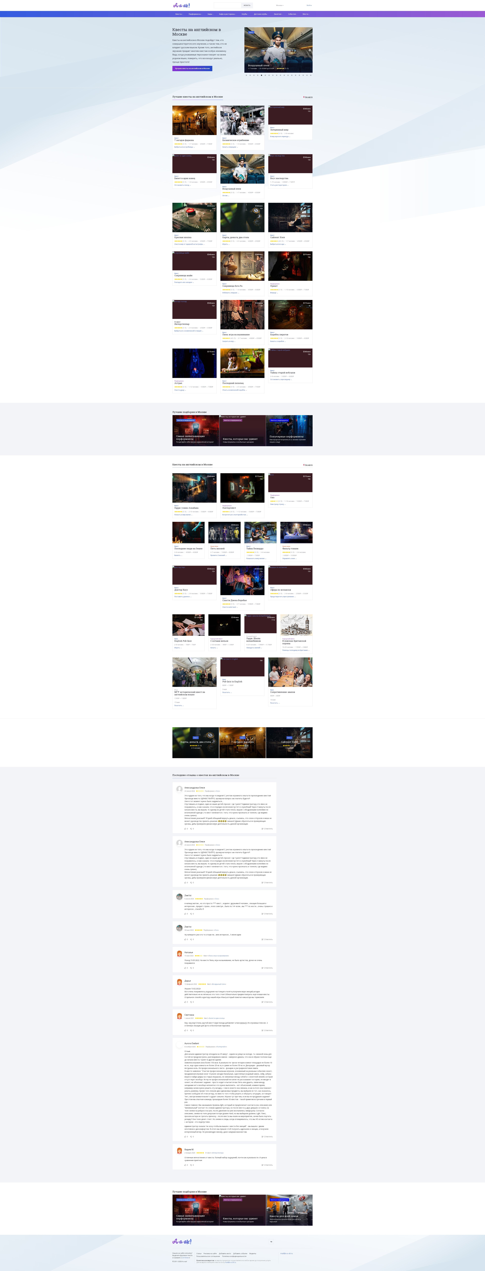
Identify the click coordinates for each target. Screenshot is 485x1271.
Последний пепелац (233, 383)
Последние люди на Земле (188, 548)
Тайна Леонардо (254, 548)
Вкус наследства (279, 178)
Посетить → (179, 705)
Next (310, 50)
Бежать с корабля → (278, 341)
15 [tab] (299, 75)
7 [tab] (269, 75)
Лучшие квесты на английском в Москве (192, 68)
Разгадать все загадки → (184, 282)
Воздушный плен (231, 188)
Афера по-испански (280, 589)
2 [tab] (250, 75)
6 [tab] (265, 75)
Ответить (268, 828)
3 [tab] (254, 75)
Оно (272, 497)
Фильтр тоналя (290, 548)
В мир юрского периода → (280, 136)
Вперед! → (274, 293)
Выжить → (178, 555)
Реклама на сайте (210, 1253)
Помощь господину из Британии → (296, 650)
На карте (309, 97)
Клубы (245, 14)
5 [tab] (261, 75)
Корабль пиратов (279, 334)
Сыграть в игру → (229, 341)
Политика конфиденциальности (234, 1256)
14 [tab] (295, 75)
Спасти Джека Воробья (234, 600)
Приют (274, 286)
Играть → (226, 244)
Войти (309, 5)
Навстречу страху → (278, 504)
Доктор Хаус (181, 589)
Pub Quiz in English (232, 681)
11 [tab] (284, 75)
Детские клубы (260, 14)
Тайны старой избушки (282, 372)
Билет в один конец (184, 178)
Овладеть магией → (254, 648)
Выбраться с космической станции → (188, 331)
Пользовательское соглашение (208, 1256)
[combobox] (227, 5)
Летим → (225, 195)
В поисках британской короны (294, 642)
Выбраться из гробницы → (184, 147)
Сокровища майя (183, 275)
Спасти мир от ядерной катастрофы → (189, 244)
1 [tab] (246, 75)
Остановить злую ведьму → (281, 379)
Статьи (198, 1253)
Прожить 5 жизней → (218, 555)
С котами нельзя (219, 641)
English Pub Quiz (183, 641)
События (292, 14)
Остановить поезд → (182, 185)
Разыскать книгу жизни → (256, 558)
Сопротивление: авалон (282, 692)
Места (306, 14)
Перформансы (195, 14)
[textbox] (227, 3)
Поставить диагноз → (183, 596)
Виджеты (252, 1253)
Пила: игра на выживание (236, 334)
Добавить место (225, 1253)
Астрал (178, 383)
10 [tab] (280, 75)
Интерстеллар (181, 324)
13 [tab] (291, 75)
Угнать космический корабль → (234, 390)
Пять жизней (217, 548)
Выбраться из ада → (278, 244)
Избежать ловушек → (230, 293)
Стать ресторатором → (279, 185)
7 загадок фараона (184, 140)
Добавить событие (240, 1253)
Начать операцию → (230, 147)
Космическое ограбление (235, 140)
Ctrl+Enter (185, 1258)
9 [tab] (276, 75)
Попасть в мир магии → (183, 515)
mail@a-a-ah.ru (230, 1262)
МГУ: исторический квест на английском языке (189, 693)
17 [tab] (307, 75)
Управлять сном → (289, 558)
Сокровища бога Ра (232, 286)
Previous (247, 50)
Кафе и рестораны (227, 14)
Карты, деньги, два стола (235, 237)
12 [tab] (288, 75)
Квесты (178, 14)
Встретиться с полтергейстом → (235, 515)
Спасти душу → (180, 390)
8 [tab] (273, 75)
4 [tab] (257, 75)
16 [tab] (303, 75)
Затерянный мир (279, 129)
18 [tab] (310, 75)
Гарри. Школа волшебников (253, 639)
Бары (210, 14)
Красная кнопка (182, 237)
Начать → (214, 648)
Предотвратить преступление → (283, 596)
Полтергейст (229, 508)
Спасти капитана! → (230, 607)
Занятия (278, 14)
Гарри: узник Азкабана (186, 508)
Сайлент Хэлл (277, 237)
